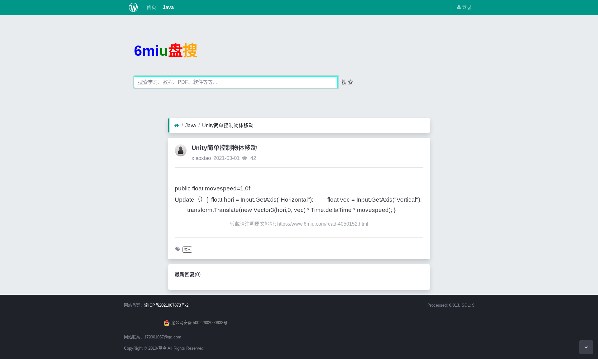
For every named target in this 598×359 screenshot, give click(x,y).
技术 (187, 249)
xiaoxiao (201, 158)
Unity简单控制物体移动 (228, 125)
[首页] (176, 125)
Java (167, 7)
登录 (466, 7)
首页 (150, 7)
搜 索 (347, 82)
